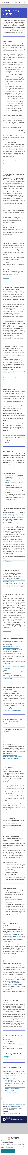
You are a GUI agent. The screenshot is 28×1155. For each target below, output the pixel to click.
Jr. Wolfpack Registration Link (12, 1092)
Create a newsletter (8, 1151)
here (15, 418)
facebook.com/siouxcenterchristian (11, 1113)
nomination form (14, 934)
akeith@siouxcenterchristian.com (13, 899)
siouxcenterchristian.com (14, 1106)
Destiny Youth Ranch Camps (12, 1088)
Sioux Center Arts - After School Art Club (15, 1087)
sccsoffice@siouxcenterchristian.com (15, 1104)
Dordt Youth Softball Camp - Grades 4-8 (15, 1082)
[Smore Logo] (5, 2)
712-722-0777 (10, 1110)
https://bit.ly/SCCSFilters (15, 983)
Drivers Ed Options (9, 1090)
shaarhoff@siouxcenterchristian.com (12, 710)
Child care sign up (7, 631)
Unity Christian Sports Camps (12, 1080)
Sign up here (6, 278)
